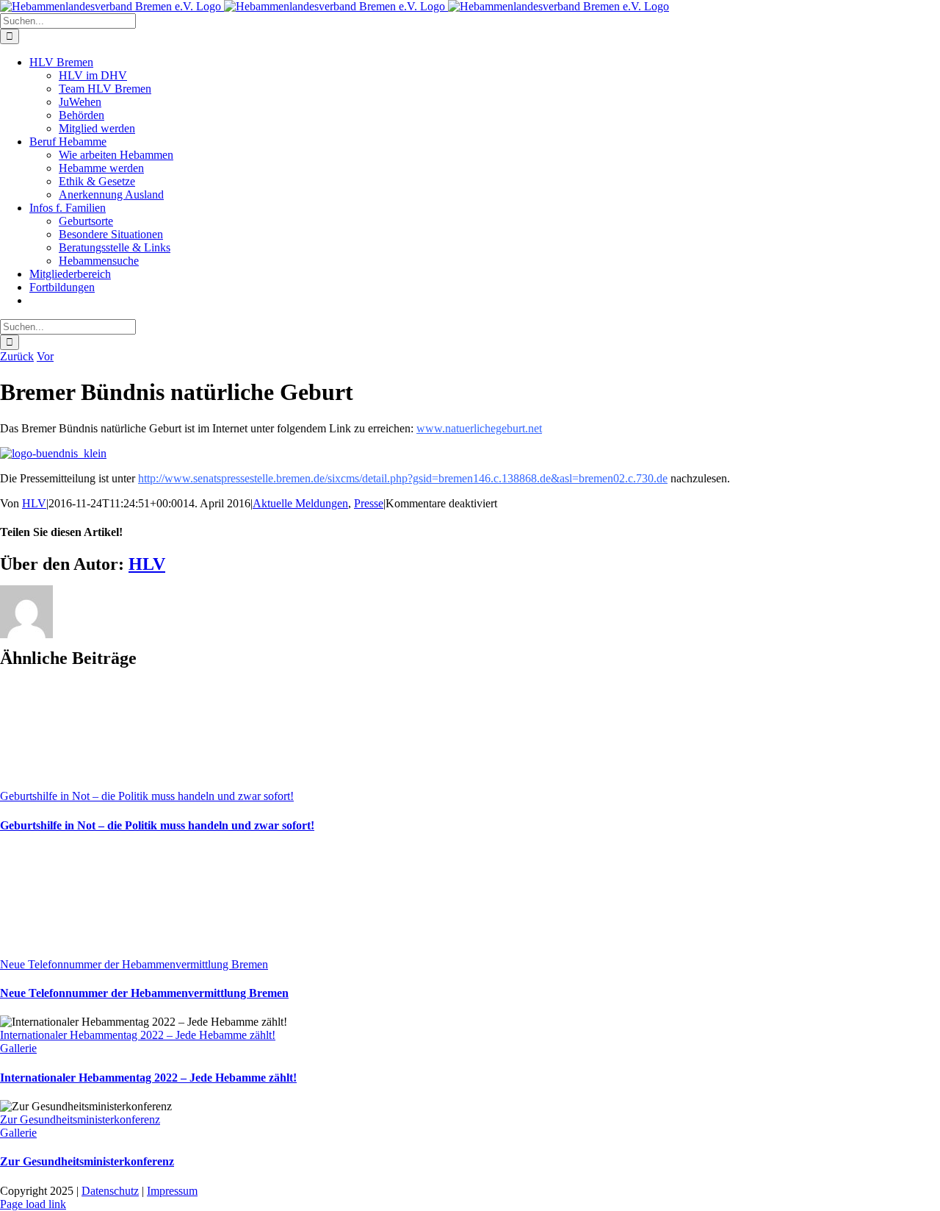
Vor (45, 356)
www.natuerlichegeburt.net (479, 428)
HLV (34, 503)
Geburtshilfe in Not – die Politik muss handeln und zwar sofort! (147, 796)
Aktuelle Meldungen (300, 503)
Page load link (33, 1204)
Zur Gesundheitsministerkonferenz (80, 1119)
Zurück (17, 356)
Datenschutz (110, 1191)
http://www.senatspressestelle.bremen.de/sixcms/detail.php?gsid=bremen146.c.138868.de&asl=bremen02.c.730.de (403, 478)
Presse (368, 503)
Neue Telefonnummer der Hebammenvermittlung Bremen (134, 964)
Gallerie (18, 1048)
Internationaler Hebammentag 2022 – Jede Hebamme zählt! (137, 1035)
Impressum (172, 1191)
